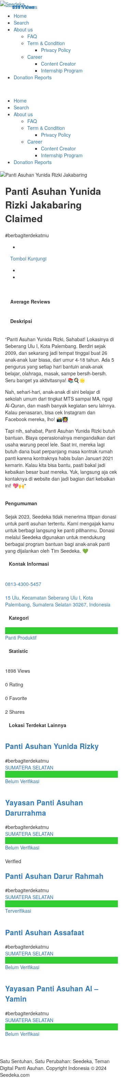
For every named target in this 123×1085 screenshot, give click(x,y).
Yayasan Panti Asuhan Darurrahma (44, 807)
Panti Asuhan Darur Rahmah (54, 876)
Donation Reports (33, 77)
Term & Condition (46, 43)
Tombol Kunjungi (27, 258)
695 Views (23, 6)
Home (20, 15)
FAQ (32, 36)
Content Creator (58, 63)
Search (21, 22)
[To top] (2, 1081)
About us (23, 29)
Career (34, 56)
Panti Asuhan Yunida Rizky (52, 746)
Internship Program (62, 70)
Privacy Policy (56, 49)
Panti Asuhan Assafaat (44, 932)
